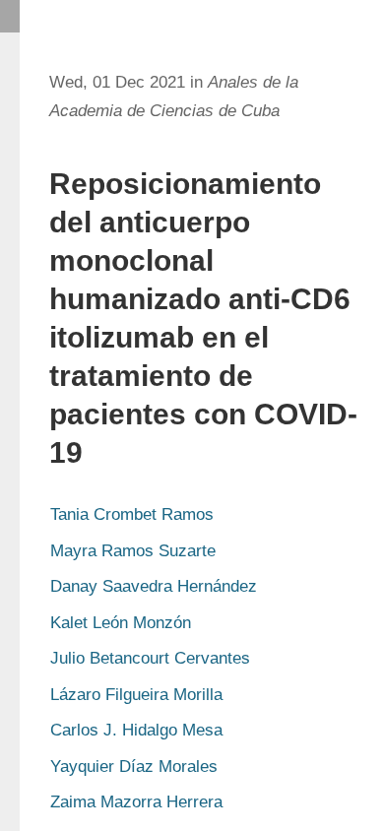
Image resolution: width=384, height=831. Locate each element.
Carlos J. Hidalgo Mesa (136, 730)
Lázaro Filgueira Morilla (136, 694)
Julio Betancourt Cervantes (150, 658)
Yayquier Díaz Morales (134, 766)
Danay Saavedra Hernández (153, 586)
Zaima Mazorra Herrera (136, 802)
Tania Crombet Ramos (132, 514)
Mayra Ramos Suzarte (133, 551)
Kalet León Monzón (120, 622)
